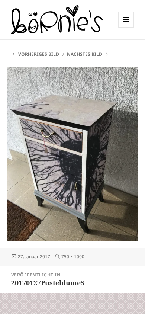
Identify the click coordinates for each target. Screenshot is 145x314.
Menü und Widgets (126, 27)
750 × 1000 (72, 256)
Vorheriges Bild (38, 54)
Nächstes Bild (84, 54)
